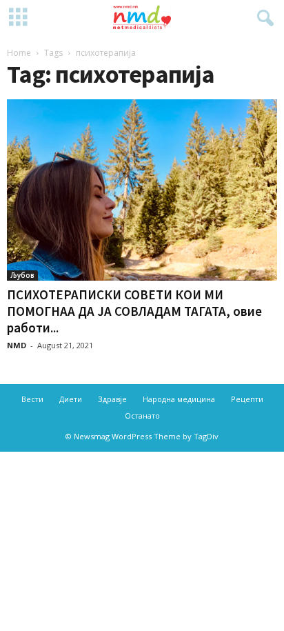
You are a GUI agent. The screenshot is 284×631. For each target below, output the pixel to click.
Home (19, 53)
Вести (32, 399)
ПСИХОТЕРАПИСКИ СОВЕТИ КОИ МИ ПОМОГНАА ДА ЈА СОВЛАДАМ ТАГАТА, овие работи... (134, 311)
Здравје (112, 399)
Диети (70, 399)
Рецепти (247, 399)
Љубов (22, 275)
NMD (16, 345)
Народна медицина (179, 399)
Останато (142, 415)
